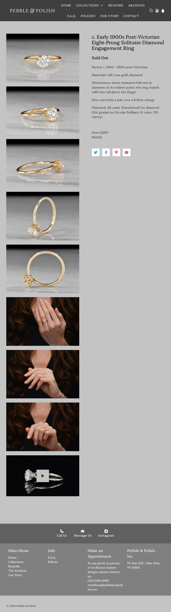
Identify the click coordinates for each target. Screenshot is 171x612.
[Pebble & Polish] (32, 10)
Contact (131, 16)
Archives (136, 5)
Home (66, 5)
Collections (87, 5)
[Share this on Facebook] (106, 152)
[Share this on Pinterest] (116, 152)
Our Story (109, 16)
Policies (88, 16)
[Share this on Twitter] (96, 152)
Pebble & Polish (25, 605)
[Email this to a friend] (127, 152)
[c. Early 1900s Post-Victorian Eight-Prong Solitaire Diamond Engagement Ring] (42, 58)
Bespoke (115, 5)
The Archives (17, 570)
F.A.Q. (71, 16)
